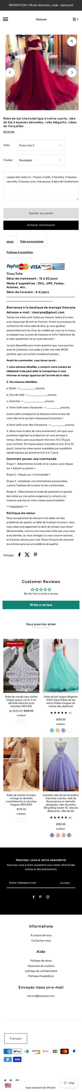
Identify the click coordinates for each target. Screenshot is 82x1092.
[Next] (72, 72)
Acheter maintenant (41, 225)
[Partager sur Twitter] (27, 555)
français (16, 1038)
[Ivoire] (18, 722)
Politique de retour (41, 960)
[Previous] (10, 72)
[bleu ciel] (69, 835)
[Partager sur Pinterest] (35, 555)
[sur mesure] (69, 730)
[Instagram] (47, 897)
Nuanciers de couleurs (41, 965)
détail (10, 241)
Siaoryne (41, 19)
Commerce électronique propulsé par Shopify (29, 1087)
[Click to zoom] (72, 41)
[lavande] (63, 730)
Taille (6, 145)
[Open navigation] (13, 19)
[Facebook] (33, 897)
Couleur (8, 160)
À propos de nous (41, 935)
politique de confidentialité (41, 970)
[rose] (58, 835)
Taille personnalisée (32, 241)
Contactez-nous (41, 940)
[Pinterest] (40, 897)
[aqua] (52, 730)
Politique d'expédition (20, 252)
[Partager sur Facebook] (19, 555)
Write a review (41, 605)
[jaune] (58, 730)
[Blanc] (24, 722)
